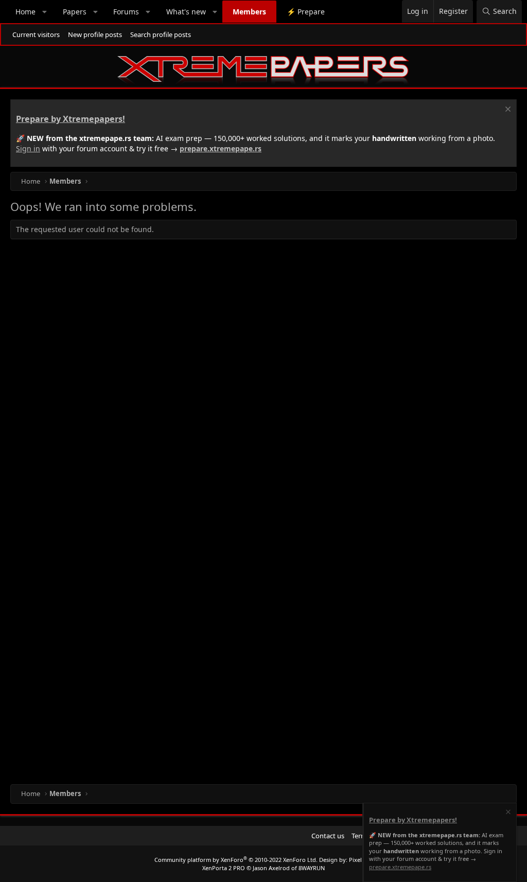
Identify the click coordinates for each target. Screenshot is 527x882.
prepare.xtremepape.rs (220, 148)
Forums (126, 11)
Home (25, 11)
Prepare (306, 11)
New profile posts (95, 34)
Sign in (28, 148)
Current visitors (36, 34)
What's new (186, 11)
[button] (44, 12)
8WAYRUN (311, 868)
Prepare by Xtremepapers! (70, 119)
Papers (74, 11)
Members (249, 11)
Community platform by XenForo (236, 859)
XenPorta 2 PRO (223, 868)
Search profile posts (160, 34)
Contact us (327, 835)
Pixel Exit (361, 859)
